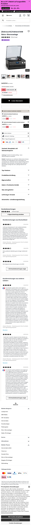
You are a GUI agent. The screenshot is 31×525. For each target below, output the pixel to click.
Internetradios (4, 421)
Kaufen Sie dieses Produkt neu (11, 113)
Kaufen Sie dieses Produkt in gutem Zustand (14, 122)
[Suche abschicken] (3, 20)
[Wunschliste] (24, 15)
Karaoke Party (5, 454)
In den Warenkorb (17, 101)
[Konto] (20, 15)
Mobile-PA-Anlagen (6, 433)
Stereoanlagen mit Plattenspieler (22, 25)
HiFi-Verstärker (5, 417)
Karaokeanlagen (5, 424)
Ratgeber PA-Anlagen (6, 460)
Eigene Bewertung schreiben (16, 214)
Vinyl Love (4, 451)
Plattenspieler (4, 427)
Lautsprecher (4, 411)
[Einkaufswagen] (28, 15)
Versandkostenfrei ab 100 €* (23, 11)
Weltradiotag (4, 463)
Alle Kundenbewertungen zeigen (17, 269)
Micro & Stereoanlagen (7, 25)
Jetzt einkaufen (5, 8)
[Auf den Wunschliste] (29, 31)
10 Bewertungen (14, 37)
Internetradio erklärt (6, 448)
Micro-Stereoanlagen (6, 430)
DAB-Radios (4, 414)
